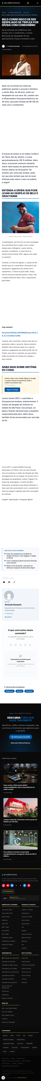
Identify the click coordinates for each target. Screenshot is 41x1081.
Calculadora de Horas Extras (10, 972)
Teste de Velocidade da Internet (10, 1066)
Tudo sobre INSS (7, 909)
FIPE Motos (5, 995)
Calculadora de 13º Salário (9, 968)
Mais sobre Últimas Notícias (20, 743)
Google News (9, 891)
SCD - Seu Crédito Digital (9, 1008)
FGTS (18, 1035)
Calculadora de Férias (8, 975)
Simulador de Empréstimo (9, 982)
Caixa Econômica (27, 934)
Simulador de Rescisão (8, 961)
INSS (12, 1035)
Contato (24, 979)
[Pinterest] (29, 885)
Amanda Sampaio (14, 46)
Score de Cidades (7, 1011)
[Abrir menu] (28, 3)
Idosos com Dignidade (8, 1022)
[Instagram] (3, 885)
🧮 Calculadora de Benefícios (10, 958)
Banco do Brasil (26, 937)
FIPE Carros (5, 991)
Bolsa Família (5, 916)
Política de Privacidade (28, 965)
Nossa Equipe (26, 961)
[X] (16, 885)
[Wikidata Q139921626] (26, 1071)
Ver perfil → (8, 617)
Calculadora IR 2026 (8, 979)
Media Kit (24, 982)
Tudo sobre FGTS (7, 913)
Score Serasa (25, 920)
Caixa (4, 1051)
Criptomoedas (25, 1047)
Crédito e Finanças (27, 909)
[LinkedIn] (24, 885)
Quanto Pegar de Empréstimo (7, 987)
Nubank (24, 930)
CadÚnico (5, 920)
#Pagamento (9, 691)
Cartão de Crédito (27, 916)
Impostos (4, 948)
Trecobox (4, 1018)
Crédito (30, 1035)
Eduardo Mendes (22, 1077)
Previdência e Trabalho (8, 941)
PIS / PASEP (5, 934)
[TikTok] (20, 885)
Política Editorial (26, 968)
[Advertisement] (20, 129)
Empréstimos (25, 913)
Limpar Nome (25, 923)
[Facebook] (12, 885)
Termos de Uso (26, 972)
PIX (22, 927)
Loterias (24, 948)
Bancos (5, 1035)
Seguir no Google (12, 389)
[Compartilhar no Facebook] (9, 582)
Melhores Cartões (7, 998)
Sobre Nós (25, 958)
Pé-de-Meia (5, 930)
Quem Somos (5, 1058)
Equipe (12, 1058)
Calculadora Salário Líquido (10, 965)
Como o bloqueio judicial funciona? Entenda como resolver (21, 562)
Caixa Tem (5, 923)
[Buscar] (37, 3)
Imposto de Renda (7, 944)
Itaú (23, 944)
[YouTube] (8, 885)
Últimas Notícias (14, 12)
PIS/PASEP (29, 1043)
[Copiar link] (14, 582)
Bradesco (24, 941)
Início (4, 12)
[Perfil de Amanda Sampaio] (3, 46)
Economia (15, 1047)
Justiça (26, 12)
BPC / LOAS (5, 927)
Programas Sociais (7, 937)
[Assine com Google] (20, 671)
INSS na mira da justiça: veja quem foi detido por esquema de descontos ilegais (20, 567)
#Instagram (29, 691)
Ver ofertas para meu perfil (20, 737)
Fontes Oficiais (26, 975)
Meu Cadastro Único (8, 1015)
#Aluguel (19, 691)
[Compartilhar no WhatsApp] (4, 582)
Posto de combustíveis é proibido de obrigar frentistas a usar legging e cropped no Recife (21, 556)
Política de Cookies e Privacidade (11, 1061)
